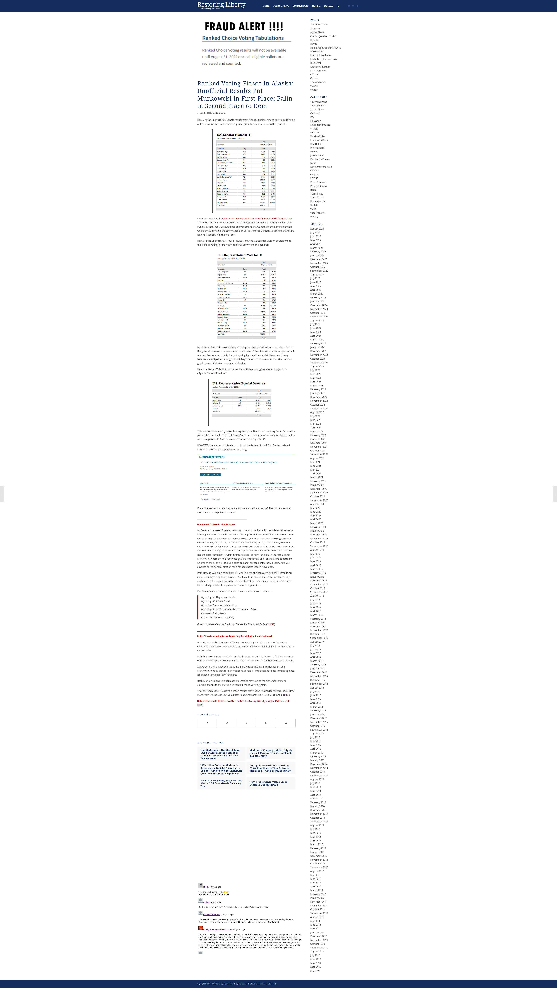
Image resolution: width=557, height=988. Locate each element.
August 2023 (317, 366)
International (317, 147)
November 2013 (319, 813)
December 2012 (318, 856)
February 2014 (318, 802)
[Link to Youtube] (349, 5)
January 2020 (317, 530)
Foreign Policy (317, 136)
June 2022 (315, 419)
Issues (313, 151)
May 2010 (315, 963)
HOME (313, 43)
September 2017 (319, 637)
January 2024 (317, 347)
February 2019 (318, 573)
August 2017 (317, 641)
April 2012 (315, 886)
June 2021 (315, 465)
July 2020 (315, 507)
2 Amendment (317, 105)
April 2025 (315, 289)
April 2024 (315, 335)
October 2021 (317, 450)
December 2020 (318, 488)
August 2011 (317, 917)
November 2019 (319, 538)
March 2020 (316, 523)
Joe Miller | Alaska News (323, 59)
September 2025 (319, 270)
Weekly (314, 216)
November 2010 (319, 940)
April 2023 (315, 381)
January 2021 (317, 484)
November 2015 (319, 722)
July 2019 (315, 553)
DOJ (312, 117)
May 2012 (315, 882)
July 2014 (315, 783)
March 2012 (316, 890)
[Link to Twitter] (353, 5)
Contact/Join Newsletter (323, 36)
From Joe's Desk (319, 140)
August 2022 (317, 412)
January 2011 (317, 932)
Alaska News (317, 32)
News (313, 163)
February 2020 (318, 527)
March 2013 (316, 844)
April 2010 (315, 966)
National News (318, 70)
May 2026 (315, 240)
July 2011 (315, 921)
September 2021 (319, 454)
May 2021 (315, 469)
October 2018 (317, 588)
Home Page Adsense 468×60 (325, 47)
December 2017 (318, 626)
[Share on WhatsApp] (246, 723)
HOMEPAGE (316, 51)
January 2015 (317, 760)
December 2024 (318, 305)
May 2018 (315, 607)
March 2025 (316, 293)
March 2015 (316, 752)
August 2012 (317, 871)
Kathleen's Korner (320, 159)
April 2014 (315, 794)
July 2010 (315, 955)
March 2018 (316, 615)
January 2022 (317, 439)
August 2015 (317, 733)
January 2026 (317, 255)
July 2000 (315, 970)
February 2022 (318, 435)
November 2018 (319, 584)
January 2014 (317, 806)
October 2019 (317, 542)
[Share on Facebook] (207, 723)
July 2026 (315, 232)
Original (314, 174)
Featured (315, 132)
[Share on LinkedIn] (266, 723)
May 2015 (315, 745)
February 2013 (318, 848)
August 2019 (317, 549)
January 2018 (317, 622)
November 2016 (319, 676)
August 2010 (317, 951)
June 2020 (315, 511)
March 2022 (316, 431)
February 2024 (318, 343)
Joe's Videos (316, 155)
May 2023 (315, 377)
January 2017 (317, 668)
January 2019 (317, 576)
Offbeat (314, 74)
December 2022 (318, 397)
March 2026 (316, 247)
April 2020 (315, 519)
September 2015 (319, 729)
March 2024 (316, 339)
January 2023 (317, 393)
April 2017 (315, 657)
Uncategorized (318, 201)
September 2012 (319, 867)
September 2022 (319, 408)
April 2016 (315, 702)
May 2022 (315, 423)
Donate (314, 40)
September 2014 (319, 775)
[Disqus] (250, 839)
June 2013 (315, 832)
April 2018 (315, 611)
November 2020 (319, 492)
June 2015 (315, 741)
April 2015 (315, 748)
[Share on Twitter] (226, 723)
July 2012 (315, 875)
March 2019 (316, 569)
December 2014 (318, 764)
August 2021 (317, 458)
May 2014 (315, 790)
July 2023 (315, 370)
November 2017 (319, 630)
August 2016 (317, 687)
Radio (313, 189)
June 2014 (315, 787)
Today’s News (317, 82)
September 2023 (319, 362)
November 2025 (319, 263)
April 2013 (315, 840)
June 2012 (315, 878)
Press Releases (318, 182)
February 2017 (318, 664)
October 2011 (317, 909)
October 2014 (317, 771)
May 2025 (315, 286)
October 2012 (317, 863)
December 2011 (318, 901)
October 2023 (317, 358)
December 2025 (318, 259)
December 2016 (318, 672)
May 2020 (315, 515)
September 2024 (319, 316)
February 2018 (318, 618)
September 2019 (319, 546)
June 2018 (315, 603)
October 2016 (317, 680)
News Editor (220, 113)
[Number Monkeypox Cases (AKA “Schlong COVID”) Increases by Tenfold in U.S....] (2, 494)
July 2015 (315, 737)
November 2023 (319, 354)
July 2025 (315, 278)
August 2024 (317, 320)
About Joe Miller (319, 24)
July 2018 (315, 599)
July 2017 (315, 645)
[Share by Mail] (285, 723)
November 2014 (319, 767)
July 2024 (315, 324)
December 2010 (318, 936)
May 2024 (315, 332)
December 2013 (318, 810)
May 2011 (315, 928)
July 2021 (315, 462)
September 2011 (319, 913)
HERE (271, 624)
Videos (314, 85)
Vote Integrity (317, 212)
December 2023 (318, 351)
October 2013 (317, 817)
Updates (314, 205)
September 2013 (319, 821)
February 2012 (318, 894)
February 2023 (318, 389)
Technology (316, 193)
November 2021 (319, 446)
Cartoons (315, 113)
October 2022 (317, 404)
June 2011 (315, 924)
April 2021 (315, 473)
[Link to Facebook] (357, 5)
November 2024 (319, 309)
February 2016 (318, 710)
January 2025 (317, 301)
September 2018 (319, 592)
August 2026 (317, 228)
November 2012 (319, 859)
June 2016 (315, 695)
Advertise (315, 28)
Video (313, 208)
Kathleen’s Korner (320, 66)
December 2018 (318, 580)
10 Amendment (318, 101)
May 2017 (315, 653)
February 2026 (318, 251)
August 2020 (317, 504)
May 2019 (315, 561)
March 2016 (316, 706)
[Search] (338, 6)
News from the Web (321, 166)
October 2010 (317, 943)
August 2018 (317, 595)
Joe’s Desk (315, 62)
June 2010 (315, 959)
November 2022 (319, 400)
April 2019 (315, 565)
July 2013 (315, 829)
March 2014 (316, 798)
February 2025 (318, 297)
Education (315, 121)
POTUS (314, 178)
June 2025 (315, 282)
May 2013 (315, 836)
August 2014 (317, 779)
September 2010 (319, 947)
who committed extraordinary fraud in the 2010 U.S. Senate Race (257, 218)
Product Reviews (319, 186)
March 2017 (316, 660)
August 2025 (317, 274)
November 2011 (319, 905)
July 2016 (315, 691)
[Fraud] (246, 47)
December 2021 (318, 442)
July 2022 (315, 416)
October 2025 (317, 267)
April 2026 (315, 244)
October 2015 (317, 725)
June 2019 (315, 557)
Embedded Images (320, 124)
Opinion (314, 78)
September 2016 (319, 683)
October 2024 (317, 312)
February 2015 (318, 756)
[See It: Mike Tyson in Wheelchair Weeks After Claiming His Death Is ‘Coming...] (555, 494)
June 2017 (315, 649)
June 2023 (315, 374)
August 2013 (317, 825)
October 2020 (317, 496)
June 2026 (315, 236)
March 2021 (316, 477)
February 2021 (318, 481)
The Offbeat (316, 197)
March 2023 (316, 385)
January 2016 (317, 714)
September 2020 (319, 500)
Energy (314, 128)
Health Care (316, 144)
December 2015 (318, 718)
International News (320, 55)
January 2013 (317, 852)
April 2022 (315, 427)
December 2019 (318, 534)
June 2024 (315, 328)
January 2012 (317, 898)
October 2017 (317, 634)
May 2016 (315, 699)
